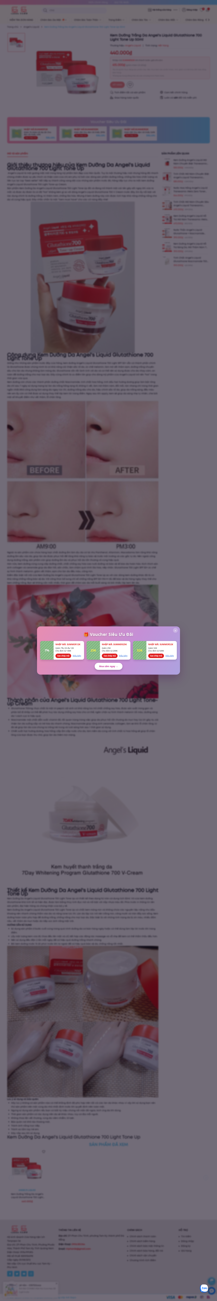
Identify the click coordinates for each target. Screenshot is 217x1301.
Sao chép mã (63, 655)
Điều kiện (77, 655)
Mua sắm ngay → (108, 666)
